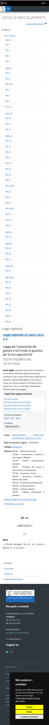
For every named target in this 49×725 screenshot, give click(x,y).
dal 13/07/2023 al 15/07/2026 (17, 402)
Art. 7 (7, 89)
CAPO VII (9, 266)
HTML (6, 418)
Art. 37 (8, 304)
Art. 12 (8, 123)
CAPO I (8, 40)
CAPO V (8, 232)
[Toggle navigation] (46, 8)
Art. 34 (8, 287)
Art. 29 (8, 247)
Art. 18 (8, 163)
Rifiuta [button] (29, 712)
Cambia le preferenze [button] (29, 717)
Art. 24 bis (9, 208)
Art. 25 (8, 214)
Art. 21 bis (9, 185)
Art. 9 (7, 101)
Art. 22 (8, 191)
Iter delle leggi (8, 568)
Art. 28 (8, 236)
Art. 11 (8, 117)
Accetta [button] (29, 707)
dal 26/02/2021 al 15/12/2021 (17, 408)
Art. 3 (7, 55)
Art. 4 (7, 61)
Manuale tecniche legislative (13, 579)
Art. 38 (8, 310)
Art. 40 (8, 321)
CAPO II (8, 68)
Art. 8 (7, 95)
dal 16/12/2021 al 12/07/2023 (17, 405)
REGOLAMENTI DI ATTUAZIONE (20, 499)
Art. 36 (8, 298)
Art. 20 (8, 174)
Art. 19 (8, 168)
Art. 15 (8, 146)
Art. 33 (8, 281)
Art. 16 (8, 151)
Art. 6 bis (9, 84)
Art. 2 (7, 50)
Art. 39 (8, 315)
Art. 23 (8, 197)
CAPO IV (8, 136)
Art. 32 (8, 270)
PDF (13, 418)
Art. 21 (8, 180)
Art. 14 (8, 140)
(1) (24, 534)
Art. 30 (8, 253)
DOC (18, 418)
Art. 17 (8, 157)
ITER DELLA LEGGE (14, 504)
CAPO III (8, 113)
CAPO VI (8, 243)
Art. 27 (8, 225)
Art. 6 (7, 78)
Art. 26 (8, 219)
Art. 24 (8, 202)
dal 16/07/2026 (11, 399)
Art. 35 (8, 293)
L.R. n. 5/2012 (9, 35)
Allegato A (17, 447)
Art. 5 (7, 72)
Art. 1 (7, 44)
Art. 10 (8, 106)
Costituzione (8, 574)
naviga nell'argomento (35, 24)
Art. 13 (8, 129)
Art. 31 (8, 259)
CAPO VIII (9, 277)
